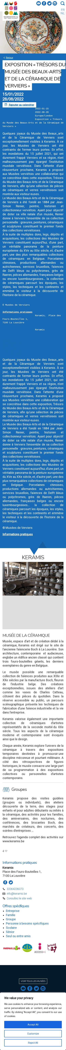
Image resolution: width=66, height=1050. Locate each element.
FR (63, 10)
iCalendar (8, 340)
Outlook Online (11, 350)
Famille (10, 915)
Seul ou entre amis (18, 936)
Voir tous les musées (33, 981)
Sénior (10, 932)
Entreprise (12, 911)
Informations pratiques (17, 312)
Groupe (11, 919)
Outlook (7, 346)
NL (63, 13)
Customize (33, 1033)
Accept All (33, 1024)
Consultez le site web (19, 898)
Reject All (33, 1042)
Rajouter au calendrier (19, 104)
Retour (8, 57)
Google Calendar (12, 343)
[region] (33, 1021)
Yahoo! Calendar (12, 353)
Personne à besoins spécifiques (27, 923)
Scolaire (11, 927)
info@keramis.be (17, 893)
